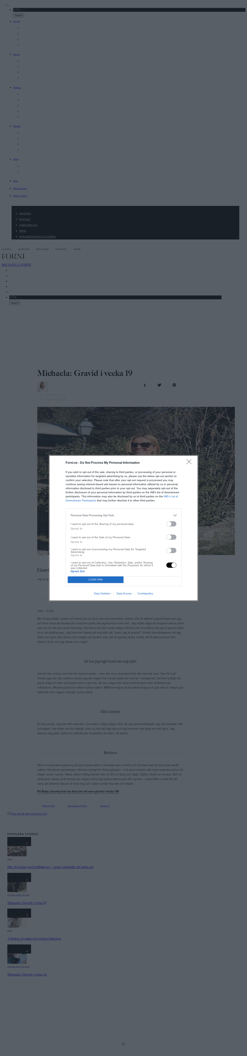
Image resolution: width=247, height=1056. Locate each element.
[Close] (190, 463)
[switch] (171, 523)
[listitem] (123, 515)
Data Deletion (102, 593)
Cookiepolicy (145, 593)
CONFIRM (96, 579)
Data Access (124, 593)
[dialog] (123, 528)
